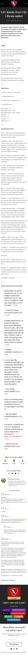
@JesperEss (14, 485)
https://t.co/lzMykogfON (13, 436)
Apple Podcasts (19, 610)
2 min (17, 20)
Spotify (9, 616)
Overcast (19, 616)
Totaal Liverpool (9, 652)
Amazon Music (15, 619)
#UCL (6, 439)
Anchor (7, 610)
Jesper (7, 20)
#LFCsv (15, 305)
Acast (6, 613)
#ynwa (6, 345)
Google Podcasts (18, 613)
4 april (12, 20)
